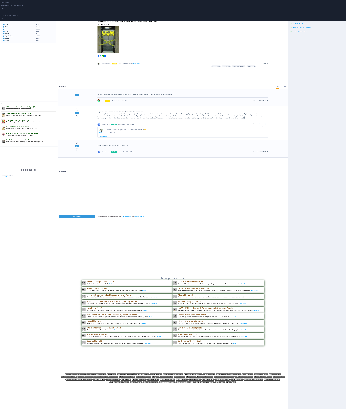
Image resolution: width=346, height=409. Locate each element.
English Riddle (208, 379)
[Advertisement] (29, 73)
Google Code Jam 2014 (185, 382)
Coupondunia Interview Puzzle (242, 377)
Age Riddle (111, 374)
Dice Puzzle (126, 379)
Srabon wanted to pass (187, 334)
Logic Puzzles (251, 66)
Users (2, 18)
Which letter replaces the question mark (104, 328)
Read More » (112, 284)
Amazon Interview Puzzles (173, 374)
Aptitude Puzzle (209, 374)
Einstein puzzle (195, 379)
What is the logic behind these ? (100, 282)
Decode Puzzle (99, 379)
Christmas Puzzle (99, 377)
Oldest (285, 86)
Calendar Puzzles (261, 374)
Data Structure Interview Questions (79, 379)
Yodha (6, 24)
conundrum (208, 377)
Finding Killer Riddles (272, 379)
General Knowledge (150, 382)
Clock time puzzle (143, 377)
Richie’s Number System (97, 334)
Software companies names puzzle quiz (12, 5)
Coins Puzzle (179, 377)
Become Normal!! (94, 341)
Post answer (77, 216)
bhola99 (7, 31)
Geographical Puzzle (167, 382)
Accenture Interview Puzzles (76, 374)
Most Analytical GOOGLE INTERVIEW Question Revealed (112, 314)
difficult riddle (153, 379)
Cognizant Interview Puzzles (162, 377)
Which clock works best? (97, 288)
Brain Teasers (216, 66)
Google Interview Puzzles (204, 382)
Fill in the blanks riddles (253, 379)
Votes (277, 86)
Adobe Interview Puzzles (96, 374)
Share (264, 63)
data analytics (279, 377)
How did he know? (94, 321)
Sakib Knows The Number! (189, 341)
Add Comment (103, 136)
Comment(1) (262, 124)
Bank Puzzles (222, 374)
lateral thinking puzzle (238, 66)
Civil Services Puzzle (127, 377)
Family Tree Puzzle (222, 379)
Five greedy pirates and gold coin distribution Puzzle (109, 295)
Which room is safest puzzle (190, 328)
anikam (7, 38)
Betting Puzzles (235, 374)
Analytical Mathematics (193, 374)
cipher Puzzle (112, 377)
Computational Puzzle (194, 377)
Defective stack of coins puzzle (191, 282)
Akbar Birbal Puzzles (125, 374)
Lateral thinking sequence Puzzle (192, 314)
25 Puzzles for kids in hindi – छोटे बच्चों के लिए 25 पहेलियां (21, 107)
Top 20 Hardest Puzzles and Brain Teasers (18, 113)
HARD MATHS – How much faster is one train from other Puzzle (205, 308)
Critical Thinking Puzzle (263, 377)
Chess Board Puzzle (69, 377)
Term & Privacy (6, 176)
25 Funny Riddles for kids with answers (17, 126)
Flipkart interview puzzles (119, 382)
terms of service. (139, 216)
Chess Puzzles (84, 377)
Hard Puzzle (231, 382)
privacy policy (127, 216)
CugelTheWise (9, 36)
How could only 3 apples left (190, 301)
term (2, 8)
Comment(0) (262, 100)
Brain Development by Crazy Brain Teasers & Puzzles (22, 133)
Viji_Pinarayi (8, 27)
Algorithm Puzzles (142, 374)
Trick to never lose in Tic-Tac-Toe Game (18, 120)
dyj (5, 29)
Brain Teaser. (136, 63)
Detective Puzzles (113, 379)
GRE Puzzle (220, 382)
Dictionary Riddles (139, 379)
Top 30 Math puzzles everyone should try (18, 140)
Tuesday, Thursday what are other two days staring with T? (112, 301)
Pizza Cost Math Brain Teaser (190, 321)
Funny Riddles (136, 382)
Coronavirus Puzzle (222, 377)
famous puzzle (237, 379)
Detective (7, 33)
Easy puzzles (226, 66)
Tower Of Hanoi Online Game (9, 15)
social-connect (5, 2)
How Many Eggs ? (94, 308)
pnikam (7, 40)
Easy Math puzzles (167, 379)
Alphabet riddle (156, 374)
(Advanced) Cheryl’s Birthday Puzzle (193, 288)
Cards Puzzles (275, 374)
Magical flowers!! (185, 295)
